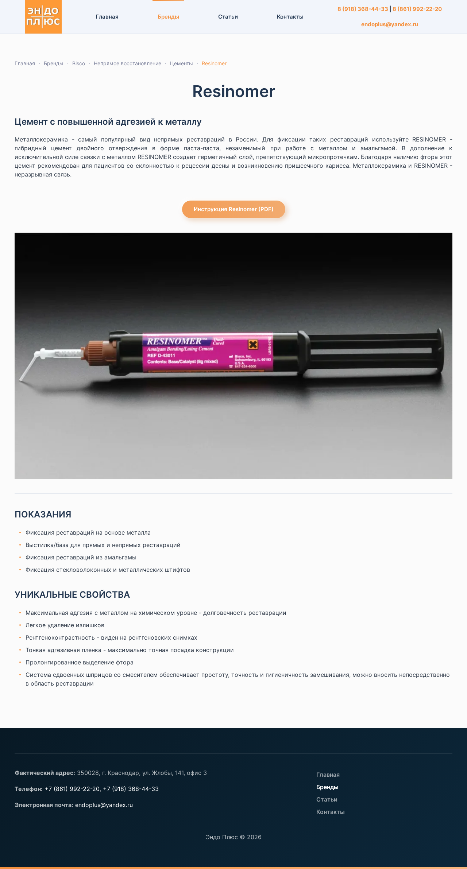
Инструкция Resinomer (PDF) (234, 209)
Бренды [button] (168, 16)
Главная (107, 16)
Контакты (290, 16)
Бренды (327, 787)
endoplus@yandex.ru (389, 24)
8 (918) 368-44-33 (362, 8)
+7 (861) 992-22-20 (72, 788)
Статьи (228, 16)
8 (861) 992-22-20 (417, 8)
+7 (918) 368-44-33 (131, 788)
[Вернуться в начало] (44, 17)
